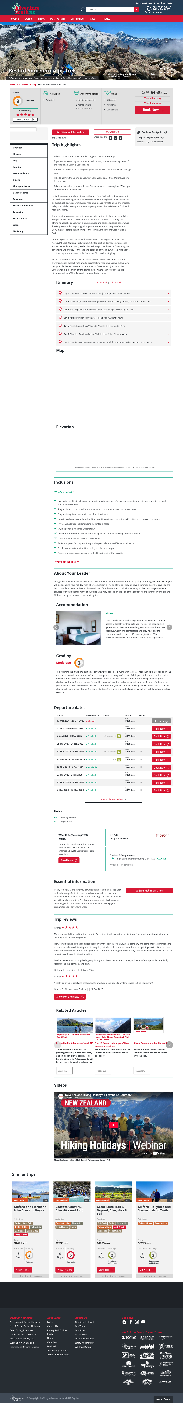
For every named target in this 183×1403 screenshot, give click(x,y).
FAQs (169, 3)
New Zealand (22, 84)
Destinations (77, 19)
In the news (81, 1334)
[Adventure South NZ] (25, 7)
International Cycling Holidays (24, 1346)
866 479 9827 (161, 9)
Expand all (102, 282)
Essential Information (72, 132)
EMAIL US (158, 12)
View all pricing (152, 98)
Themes (106, 19)
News (50, 1338)
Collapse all (115, 282)
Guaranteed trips (144, 3)
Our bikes (80, 1330)
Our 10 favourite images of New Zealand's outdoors (112, 1045)
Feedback (51, 1346)
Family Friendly (21, 1235)
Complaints (52, 1342)
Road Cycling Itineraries (21, 1330)
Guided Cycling (32, 1231)
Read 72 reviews (23, 120)
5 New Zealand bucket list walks (151, 1043)
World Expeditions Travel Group (141, 1332)
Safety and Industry (84, 1342)
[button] (161, 68)
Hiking (41, 19)
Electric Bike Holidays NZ (22, 1338)
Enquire (159, 721)
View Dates (112, 131)
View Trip (21, 1269)
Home (12, 84)
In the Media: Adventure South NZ (74, 1043)
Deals (156, 3)
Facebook (110, 138)
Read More (67, 860)
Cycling (28, 19)
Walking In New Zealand (22, 1342)
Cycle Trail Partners (84, 1338)
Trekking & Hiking (21, 1227)
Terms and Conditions (58, 1354)
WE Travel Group (83, 1346)
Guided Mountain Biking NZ (23, 1334)
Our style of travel (84, 1322)
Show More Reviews (67, 996)
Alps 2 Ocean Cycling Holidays (25, 1326)
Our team (80, 1326)
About (93, 19)
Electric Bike (19, 1231)
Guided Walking (161, 1223)
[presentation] (56, 627)
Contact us (52, 1326)
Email (120, 138)
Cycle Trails (27, 1223)
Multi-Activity (57, 19)
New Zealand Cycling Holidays (25, 1322)
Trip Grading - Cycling (57, 1350)
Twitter (115, 138)
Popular (14, 19)
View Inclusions (152, 102)
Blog (163, 3)
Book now (151, 110)
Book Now (159, 728)
